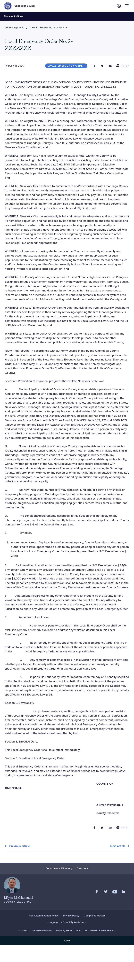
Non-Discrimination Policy (44, 915)
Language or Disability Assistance (67, 922)
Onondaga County (24, 6)
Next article (118, 846)
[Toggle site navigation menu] (127, 6)
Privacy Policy (71, 915)
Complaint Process (94, 915)
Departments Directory (58, 868)
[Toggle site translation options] (119, 6)
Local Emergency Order (66, 66)
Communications (13, 16)
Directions (83, 868)
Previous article (19, 846)
